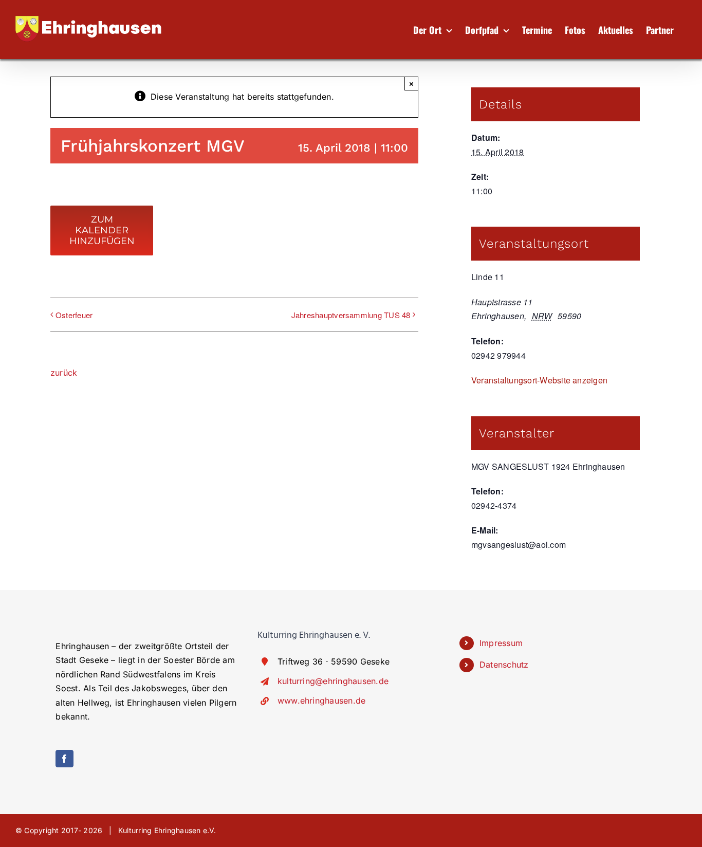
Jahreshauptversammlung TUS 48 (351, 314)
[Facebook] (64, 758)
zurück (63, 372)
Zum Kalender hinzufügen (102, 230)
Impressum (501, 643)
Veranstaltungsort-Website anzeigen (539, 380)
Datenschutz (504, 664)
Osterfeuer (74, 314)
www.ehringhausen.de (322, 700)
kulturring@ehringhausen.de (333, 681)
